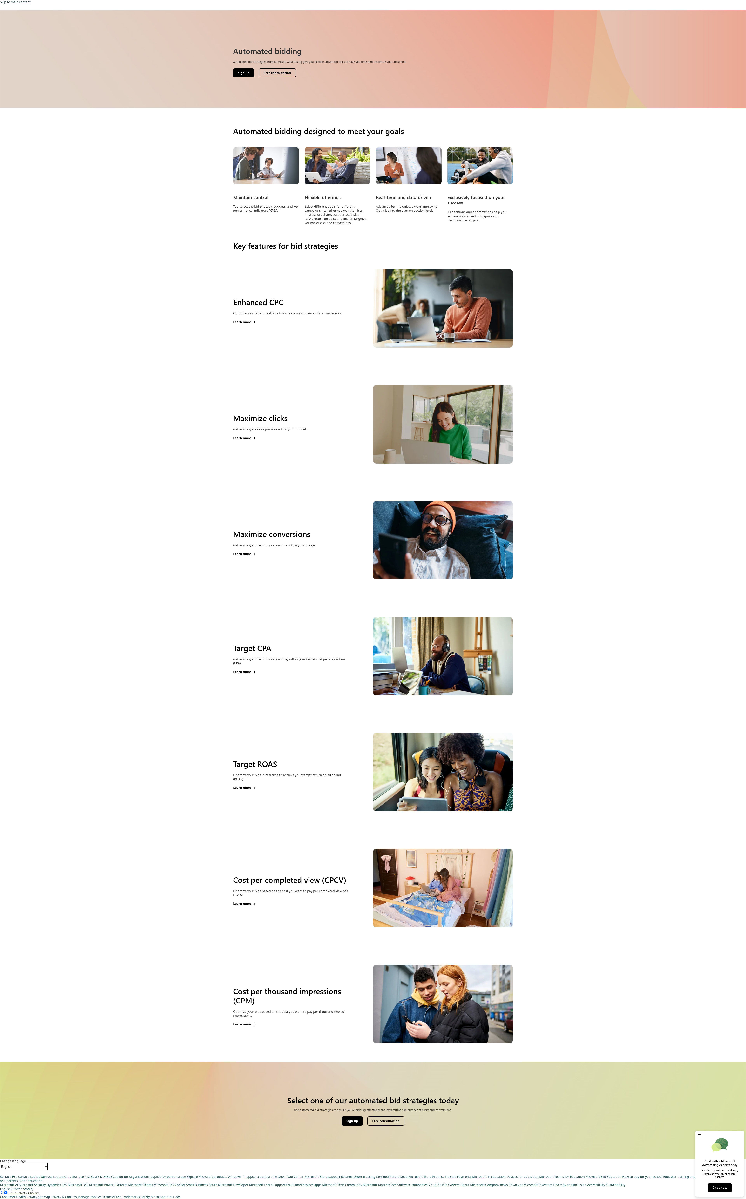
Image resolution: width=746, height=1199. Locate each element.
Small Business (197, 1185)
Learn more (244, 322)
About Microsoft (472, 1185)
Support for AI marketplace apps (297, 1185)
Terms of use (111, 1197)
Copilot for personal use (168, 1177)
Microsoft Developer (233, 1185)
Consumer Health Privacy (18, 1197)
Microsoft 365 (78, 1185)
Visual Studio (437, 1185)
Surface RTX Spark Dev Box (92, 1177)
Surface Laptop (29, 1177)
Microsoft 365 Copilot (169, 1185)
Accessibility (596, 1185)
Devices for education (522, 1177)
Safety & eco (150, 1197)
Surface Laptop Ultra (56, 1177)
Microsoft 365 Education (603, 1177)
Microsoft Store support (322, 1177)
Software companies (412, 1185)
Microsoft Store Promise (426, 1177)
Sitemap (44, 1197)
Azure (213, 1185)
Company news (496, 1185)
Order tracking (364, 1177)
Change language (13, 1161)
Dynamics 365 (57, 1185)
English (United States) (16, 1189)
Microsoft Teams (140, 1185)
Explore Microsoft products (207, 1177)
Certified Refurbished (392, 1177)
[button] (699, 1134)
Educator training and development (689, 1177)
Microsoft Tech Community (342, 1185)
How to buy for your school (642, 1177)
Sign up (246, 74)
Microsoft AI (9, 1185)
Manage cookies (90, 1197)
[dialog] (719, 1164)
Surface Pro (8, 1177)
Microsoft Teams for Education (562, 1177)
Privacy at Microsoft (523, 1185)
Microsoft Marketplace (380, 1185)
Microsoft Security (32, 1185)
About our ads (170, 1197)
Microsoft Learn (261, 1185)
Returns (347, 1177)
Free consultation (277, 73)
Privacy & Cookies (64, 1197)
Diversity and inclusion (570, 1185)
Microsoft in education (489, 1177)
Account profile (265, 1177)
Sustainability (615, 1185)
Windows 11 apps (241, 1177)
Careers (454, 1185)
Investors (546, 1185)
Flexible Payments (458, 1177)
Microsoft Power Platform (108, 1185)
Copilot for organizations (131, 1177)
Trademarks (131, 1197)
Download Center (291, 1177)
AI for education (30, 1181)
